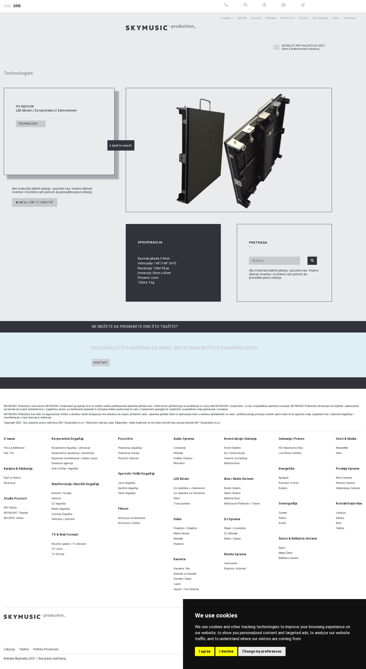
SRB (17, 6)
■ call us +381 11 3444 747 (34, 202)
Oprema (270, 18)
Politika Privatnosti (46, 649)
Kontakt (350, 18)
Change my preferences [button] (262, 651)
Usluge (256, 18)
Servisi (242, 18)
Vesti (336, 18)
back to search (122, 145)
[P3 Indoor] (229, 150)
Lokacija (9, 649)
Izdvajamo (320, 18)
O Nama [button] (225, 18)
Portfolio (287, 18)
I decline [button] (226, 651)
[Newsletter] (276, 48)
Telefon (24, 649)
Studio (304, 18)
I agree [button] (204, 651)
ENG (7, 6)
